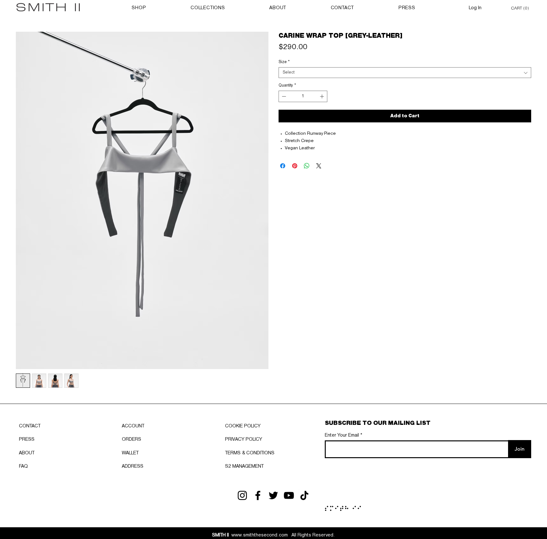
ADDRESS (132, 466)
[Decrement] (283, 96)
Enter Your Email (342, 435)
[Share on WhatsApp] (307, 166)
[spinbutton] (303, 96)
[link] (521, 7)
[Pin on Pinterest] (295, 166)
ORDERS (131, 439)
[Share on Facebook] (282, 166)
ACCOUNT (133, 426)
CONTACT (30, 426)
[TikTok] (304, 495)
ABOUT (27, 453)
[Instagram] (242, 495)
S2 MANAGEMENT (244, 466)
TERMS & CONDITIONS (249, 453)
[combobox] (405, 72)
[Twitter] (273, 495)
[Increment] (322, 96)
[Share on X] (319, 166)
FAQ (23, 466)
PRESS (27, 439)
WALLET (130, 453)
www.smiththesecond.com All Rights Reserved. (273, 535)
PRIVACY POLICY (243, 439)
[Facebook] (258, 495)
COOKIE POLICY (243, 426)
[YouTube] (289, 495)
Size (284, 62)
